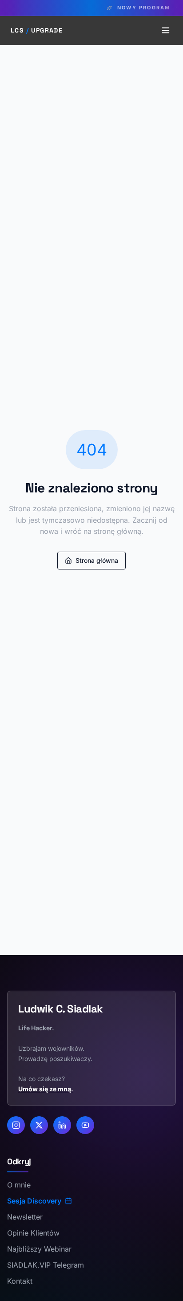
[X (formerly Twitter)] (39, 1125)
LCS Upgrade (37, 30)
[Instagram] (16, 1125)
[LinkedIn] (62, 1125)
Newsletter (25, 1216)
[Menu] (165, 30)
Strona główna (97, 560)
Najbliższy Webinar (39, 1248)
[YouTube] (85, 1125)
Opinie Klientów (33, 1232)
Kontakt (19, 1281)
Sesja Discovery (34, 1200)
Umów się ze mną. (45, 1089)
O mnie (19, 1184)
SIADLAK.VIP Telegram (45, 1264)
